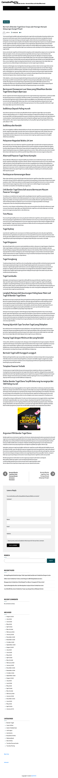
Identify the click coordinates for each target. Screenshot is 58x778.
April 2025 (9, 657)
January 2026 (10, 634)
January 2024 (10, 696)
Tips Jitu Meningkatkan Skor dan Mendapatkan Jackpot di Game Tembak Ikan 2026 (24, 585)
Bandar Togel (10, 723)
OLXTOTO (33, 776)
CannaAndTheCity (10, 2)
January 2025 (10, 665)
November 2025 (10, 639)
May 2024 (9, 686)
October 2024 (10, 673)
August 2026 (10, 616)
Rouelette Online (11, 735)
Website (9, 533)
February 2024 (10, 693)
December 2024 (10, 668)
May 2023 (9, 704)
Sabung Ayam (10, 738)
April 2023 (9, 706)
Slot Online (6, 22)
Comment (9, 499)
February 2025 (10, 663)
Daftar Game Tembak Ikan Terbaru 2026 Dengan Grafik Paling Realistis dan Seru (23, 578)
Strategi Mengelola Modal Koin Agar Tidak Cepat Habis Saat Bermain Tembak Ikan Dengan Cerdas (27, 575)
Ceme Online (9, 725)
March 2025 (9, 660)
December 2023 (10, 698)
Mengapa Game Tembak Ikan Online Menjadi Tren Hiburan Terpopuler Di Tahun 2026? (24, 582)
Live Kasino (9, 733)
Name (8, 519)
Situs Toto (6, 754)
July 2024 (9, 681)
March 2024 (9, 691)
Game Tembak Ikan (11, 728)
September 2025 (10, 645)
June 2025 (9, 652)
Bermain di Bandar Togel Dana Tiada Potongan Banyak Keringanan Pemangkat (13, 476)
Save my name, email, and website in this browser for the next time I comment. (26, 541)
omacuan (6, 762)
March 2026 (9, 629)
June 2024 (9, 683)
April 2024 (9, 688)
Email (8, 526)
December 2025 (10, 637)
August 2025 (10, 647)
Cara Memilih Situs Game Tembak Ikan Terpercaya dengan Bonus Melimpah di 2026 (23, 589)
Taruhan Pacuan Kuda (12, 743)
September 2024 (10, 675)
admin (8, 32)
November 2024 (10, 670)
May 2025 (9, 655)
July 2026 (9, 619)
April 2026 (9, 627)
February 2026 (10, 632)
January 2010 (10, 709)
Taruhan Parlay (10, 746)
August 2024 (10, 678)
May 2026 (9, 624)
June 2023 (9, 701)
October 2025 (10, 642)
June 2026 (9, 621)
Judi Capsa (9, 730)
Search (7, 555)
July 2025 (9, 650)
